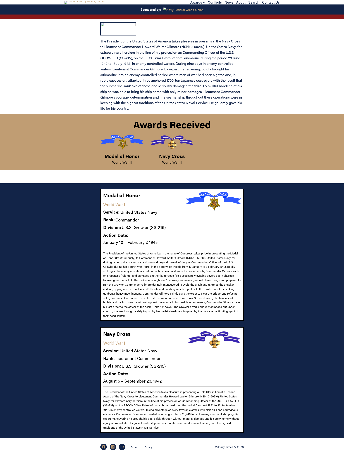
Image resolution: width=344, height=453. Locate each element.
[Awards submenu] (204, 2)
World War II (122, 162)
